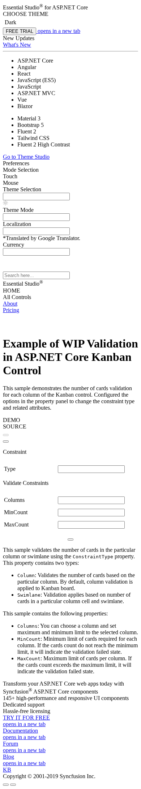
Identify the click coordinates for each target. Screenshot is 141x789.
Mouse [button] (10, 183)
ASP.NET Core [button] (70, 7)
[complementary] (70, 43)
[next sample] (6, 441)
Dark (10, 22)
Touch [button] (10, 176)
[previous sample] (6, 435)
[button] (70, 14)
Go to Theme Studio (26, 157)
